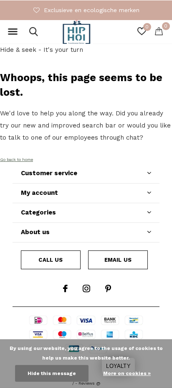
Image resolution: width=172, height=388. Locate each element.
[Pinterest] (108, 288)
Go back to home (16, 159)
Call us (50, 260)
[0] (159, 31)
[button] (12, 32)
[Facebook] (65, 288)
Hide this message (52, 373)
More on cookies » (127, 373)
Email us (118, 260)
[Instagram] (86, 288)
